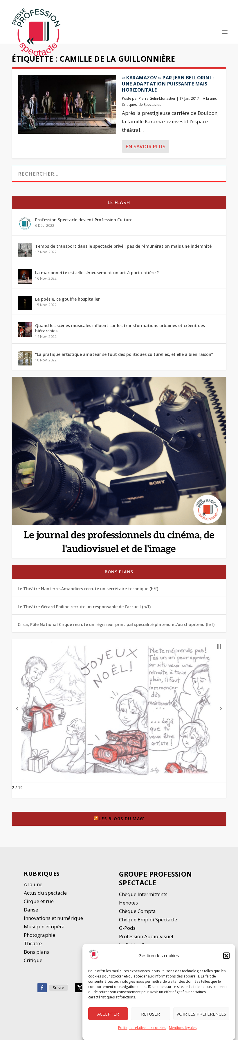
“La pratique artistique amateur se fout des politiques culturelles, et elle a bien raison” (124, 354)
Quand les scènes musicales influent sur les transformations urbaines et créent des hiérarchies (120, 328)
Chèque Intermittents (143, 894)
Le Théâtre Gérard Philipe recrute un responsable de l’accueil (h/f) (84, 606)
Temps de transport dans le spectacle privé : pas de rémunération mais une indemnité (123, 246)
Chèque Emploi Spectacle (148, 919)
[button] (226, 956)
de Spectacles (149, 104)
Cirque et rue (39, 901)
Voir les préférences (201, 1014)
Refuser (150, 1014)
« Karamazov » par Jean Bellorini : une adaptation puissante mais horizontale (168, 83)
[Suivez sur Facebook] (42, 987)
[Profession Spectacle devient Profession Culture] (25, 223)
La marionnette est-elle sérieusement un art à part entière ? (97, 272)
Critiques (129, 104)
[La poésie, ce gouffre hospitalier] (25, 303)
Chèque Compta (137, 911)
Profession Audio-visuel (146, 936)
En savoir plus (145, 146)
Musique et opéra (44, 926)
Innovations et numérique (53, 918)
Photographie (39, 935)
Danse (31, 909)
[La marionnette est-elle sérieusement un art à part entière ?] (25, 276)
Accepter (108, 1014)
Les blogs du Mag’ (121, 818)
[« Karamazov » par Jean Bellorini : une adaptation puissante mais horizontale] (67, 104)
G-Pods (127, 928)
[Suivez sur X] (79, 987)
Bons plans (119, 572)
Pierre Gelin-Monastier (157, 98)
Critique (34, 960)
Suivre (58, 987)
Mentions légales (182, 1027)
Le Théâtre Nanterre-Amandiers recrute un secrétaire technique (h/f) (88, 588)
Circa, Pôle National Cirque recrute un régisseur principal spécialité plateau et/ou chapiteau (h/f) (116, 624)
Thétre (33, 943)
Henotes (128, 902)
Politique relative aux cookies (142, 1027)
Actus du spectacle (45, 892)
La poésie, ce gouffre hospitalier (67, 299)
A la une (209, 98)
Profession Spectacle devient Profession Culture (83, 219)
